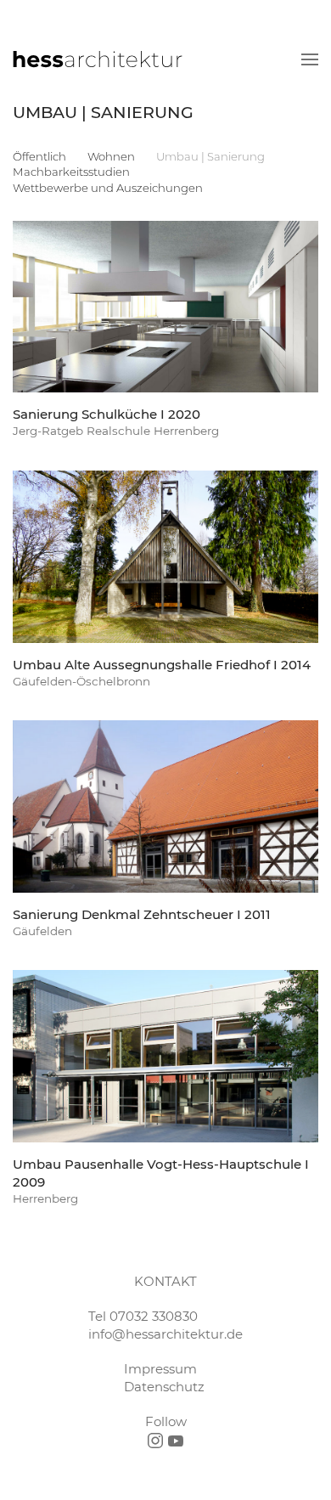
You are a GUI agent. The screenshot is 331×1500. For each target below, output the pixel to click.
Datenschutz (164, 1387)
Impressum (160, 1369)
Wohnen (111, 156)
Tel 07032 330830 (143, 1316)
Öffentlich (39, 156)
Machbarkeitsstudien (71, 171)
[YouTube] (175, 1440)
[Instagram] (155, 1440)
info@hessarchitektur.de (165, 1334)
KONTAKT (165, 1281)
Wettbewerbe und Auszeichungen (108, 188)
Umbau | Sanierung (210, 156)
